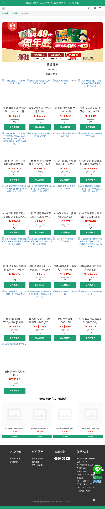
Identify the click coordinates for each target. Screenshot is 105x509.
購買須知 (35, 462)
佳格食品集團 (15, 458)
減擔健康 (25, 13)
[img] (98, 469)
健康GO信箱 (82, 471)
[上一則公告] (3, 3)
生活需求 (15, 13)
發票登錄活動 (37, 465)
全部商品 (5, 13)
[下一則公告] (102, 3)
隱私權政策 (14, 462)
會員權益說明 (37, 458)
